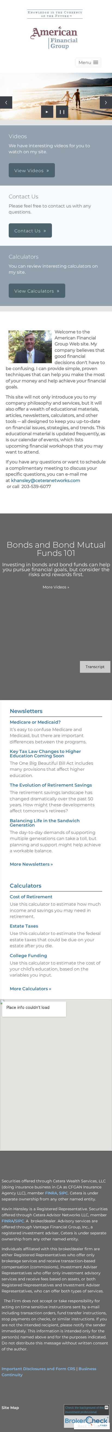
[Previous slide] (6, 102)
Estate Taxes (24, 926)
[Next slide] (106, 102)
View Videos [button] (29, 170)
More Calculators (30, 988)
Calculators (25, 885)
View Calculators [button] (34, 291)
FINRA (51, 1193)
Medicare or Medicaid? (35, 722)
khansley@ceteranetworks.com (45, 480)
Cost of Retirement (31, 896)
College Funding (28, 955)
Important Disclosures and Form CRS (38, 1368)
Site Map (10, 1407)
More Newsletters (31, 864)
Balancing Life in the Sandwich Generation (45, 823)
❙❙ (62, 111)
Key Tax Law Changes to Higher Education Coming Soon (45, 753)
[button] (88, 62)
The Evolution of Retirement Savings (51, 785)
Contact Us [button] (27, 230)
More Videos (56, 587)
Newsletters (26, 711)
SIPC (63, 1193)
